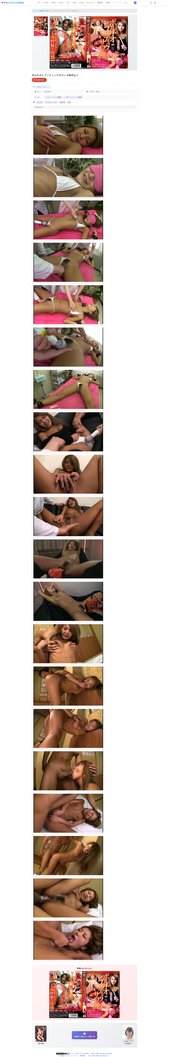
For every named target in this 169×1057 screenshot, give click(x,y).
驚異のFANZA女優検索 (13, 3)
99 (47, 2)
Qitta (94, 1053)
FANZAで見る (40, 80)
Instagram (103, 1053)
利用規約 (62, 1055)
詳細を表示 (39, 107)
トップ (35, 11)
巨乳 (82, 2)
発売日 (101, 2)
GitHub (110, 1053)
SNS (109, 2)
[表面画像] (41, 26)
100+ (54, 2)
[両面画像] (88, 42)
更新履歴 (82, 1055)
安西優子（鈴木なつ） (45, 11)
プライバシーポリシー (72, 1055)
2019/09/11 (47, 91)
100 (75, 2)
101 (61, 2)
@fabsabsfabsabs (101, 1055)
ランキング (91, 2)
